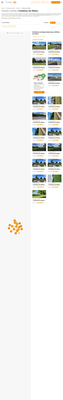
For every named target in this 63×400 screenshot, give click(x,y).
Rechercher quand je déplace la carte (16, 33)
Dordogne (34, 36)
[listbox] (5, 22)
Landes (43, 36)
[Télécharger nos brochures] (61, 2)
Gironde (39, 36)
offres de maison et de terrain (43, 14)
